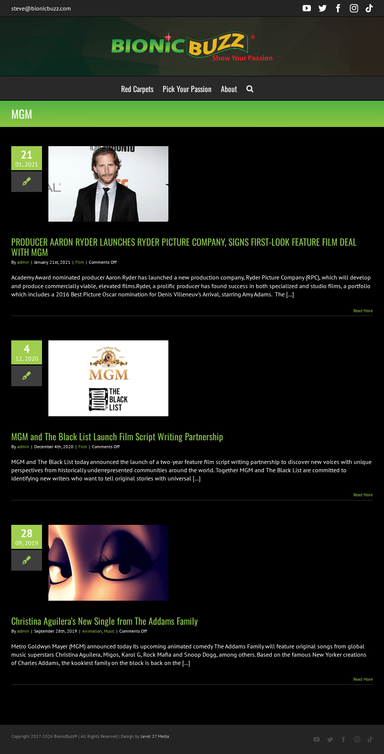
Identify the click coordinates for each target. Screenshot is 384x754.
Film (79, 262)
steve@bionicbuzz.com (41, 8)
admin (23, 262)
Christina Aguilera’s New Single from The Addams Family (104, 620)
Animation (92, 631)
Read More (363, 310)
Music (109, 631)
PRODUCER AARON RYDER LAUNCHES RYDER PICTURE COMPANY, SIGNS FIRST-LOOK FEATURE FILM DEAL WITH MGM (184, 246)
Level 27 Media (155, 736)
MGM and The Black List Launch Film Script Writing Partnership (117, 436)
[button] (250, 88)
